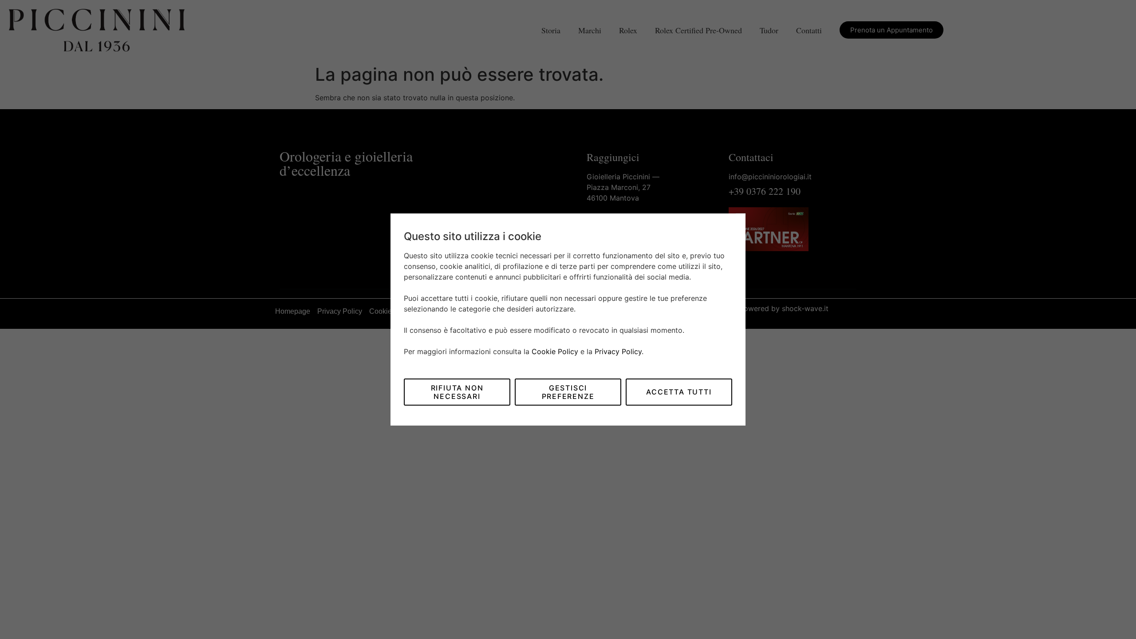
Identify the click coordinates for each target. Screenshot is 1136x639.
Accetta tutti (678, 391)
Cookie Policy (555, 351)
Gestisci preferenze (568, 391)
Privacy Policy (618, 351)
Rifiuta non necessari (457, 391)
